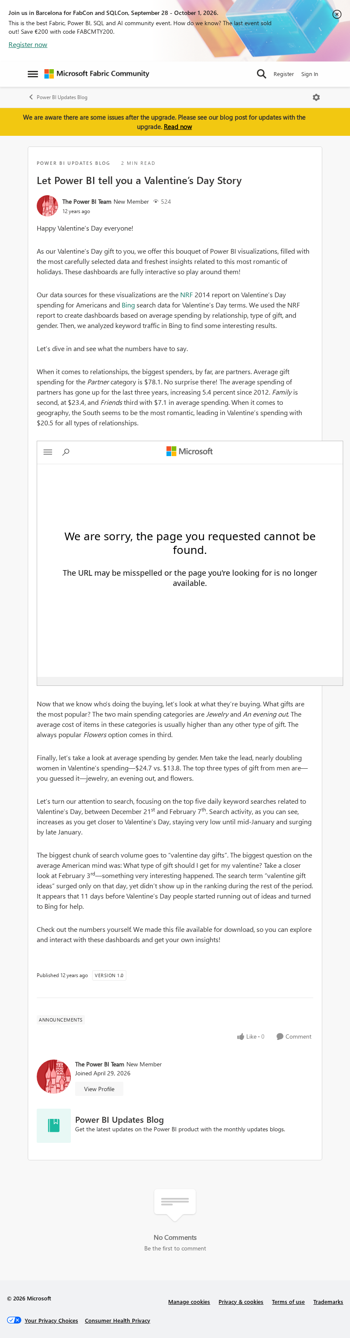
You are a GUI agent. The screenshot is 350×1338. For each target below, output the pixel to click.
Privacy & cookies (241, 1301)
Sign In (309, 73)
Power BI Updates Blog (62, 97)
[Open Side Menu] (32, 73)
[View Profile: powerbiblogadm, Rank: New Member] (47, 206)
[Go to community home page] (96, 74)
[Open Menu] (316, 97)
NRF (186, 294)
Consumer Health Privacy (117, 1320)
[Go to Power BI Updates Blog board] (54, 1126)
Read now (178, 126)
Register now (28, 44)
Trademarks (328, 1301)
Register (284, 73)
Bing (128, 304)
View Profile (99, 1089)
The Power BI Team (86, 201)
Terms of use (288, 1301)
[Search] (262, 74)
